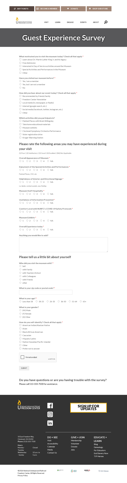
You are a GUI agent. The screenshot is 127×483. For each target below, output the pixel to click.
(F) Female (26, 313)
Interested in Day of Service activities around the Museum (46, 66)
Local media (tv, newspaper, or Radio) (38, 102)
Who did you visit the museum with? (36, 263)
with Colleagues (29, 276)
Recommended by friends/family (36, 96)
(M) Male (26, 310)
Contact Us (52, 453)
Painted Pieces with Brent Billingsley (37, 121)
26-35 (52, 301)
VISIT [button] (46, 22)
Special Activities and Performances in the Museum (44, 69)
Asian (24, 328)
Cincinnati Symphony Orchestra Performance (41, 131)
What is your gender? (29, 307)
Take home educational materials (36, 124)
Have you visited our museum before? (37, 78)
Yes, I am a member (30, 81)
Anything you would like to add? (33, 235)
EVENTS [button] (83, 22)
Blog (96, 444)
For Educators (100, 450)
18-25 (41, 301)
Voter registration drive (32, 134)
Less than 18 (27, 301)
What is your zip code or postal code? (37, 288)
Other (25, 73)
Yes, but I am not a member (33, 84)
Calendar (51, 446)
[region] (63, 37)
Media (50, 450)
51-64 (74, 301)
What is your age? (28, 298)
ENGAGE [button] (70, 22)
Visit (49, 440)
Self (24, 266)
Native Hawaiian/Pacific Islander (36, 342)
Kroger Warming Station (32, 137)
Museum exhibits (29, 127)
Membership (76, 440)
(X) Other (26, 317)
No (23, 88)
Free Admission (29, 63)
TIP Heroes (99, 456)
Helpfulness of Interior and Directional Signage (41, 179)
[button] (106, 22)
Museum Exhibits (27, 217)
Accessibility (52, 443)
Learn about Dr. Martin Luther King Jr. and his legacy (44, 59)
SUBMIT (24, 368)
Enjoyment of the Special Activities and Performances (44, 167)
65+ (84, 301)
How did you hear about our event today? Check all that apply (48, 93)
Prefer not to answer (31, 348)
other (24, 283)
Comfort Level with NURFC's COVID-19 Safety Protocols (46, 208)
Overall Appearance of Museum (34, 158)
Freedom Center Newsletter (34, 99)
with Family (27, 269)
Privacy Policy (23, 476)
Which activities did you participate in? (37, 118)
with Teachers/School (31, 273)
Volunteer (75, 443)
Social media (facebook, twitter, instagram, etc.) (42, 109)
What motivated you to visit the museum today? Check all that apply (51, 56)
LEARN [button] (57, 22)
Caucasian (26, 335)
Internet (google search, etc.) (34, 106)
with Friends (27, 279)
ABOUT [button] (96, 22)
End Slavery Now (101, 453)
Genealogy (98, 447)
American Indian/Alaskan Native (36, 325)
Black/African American (32, 332)
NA (51, 161)
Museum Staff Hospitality (31, 191)
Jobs (73, 450)
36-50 (63, 301)
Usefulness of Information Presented (37, 200)
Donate (74, 446)
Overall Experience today (31, 226)
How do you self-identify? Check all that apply (41, 322)
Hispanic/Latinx (29, 338)
